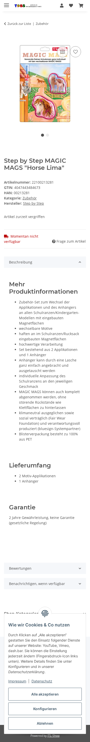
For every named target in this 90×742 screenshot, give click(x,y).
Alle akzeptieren (45, 694)
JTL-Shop (54, 735)
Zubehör (29, 198)
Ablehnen (45, 723)
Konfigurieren (45, 709)
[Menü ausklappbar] (6, 3)
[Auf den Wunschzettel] (75, 51)
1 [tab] (42, 135)
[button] (61, 6)
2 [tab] (47, 135)
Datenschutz (42, 681)
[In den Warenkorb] (8, 39)
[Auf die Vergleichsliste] (62, 51)
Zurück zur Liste (19, 23)
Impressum (17, 681)
